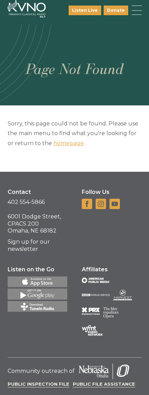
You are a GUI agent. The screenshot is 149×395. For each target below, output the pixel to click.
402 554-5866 (26, 202)
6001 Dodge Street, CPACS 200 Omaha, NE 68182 (34, 223)
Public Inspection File (38, 384)
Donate (116, 10)
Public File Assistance (104, 384)
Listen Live (85, 10)
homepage (68, 143)
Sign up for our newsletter (29, 245)
